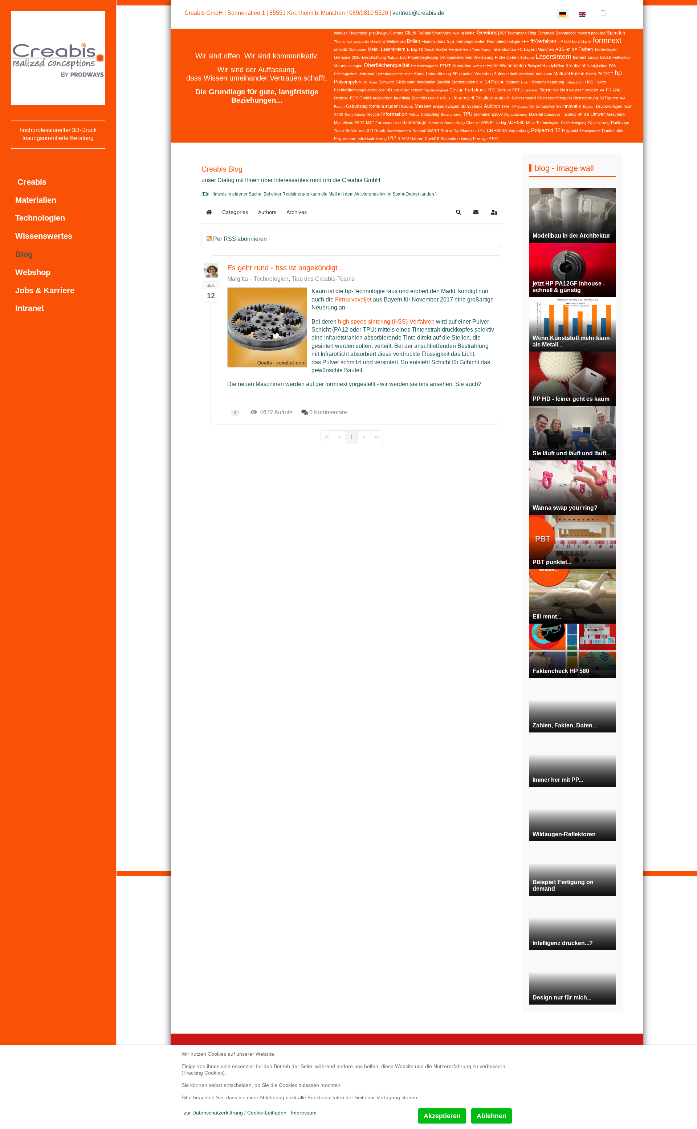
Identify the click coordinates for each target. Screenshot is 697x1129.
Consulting (430, 114)
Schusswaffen (548, 106)
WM (456, 33)
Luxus (593, 57)
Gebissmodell (524, 98)
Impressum (304, 1113)
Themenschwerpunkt (351, 42)
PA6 (612, 65)
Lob (403, 57)
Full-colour (621, 57)
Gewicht (377, 41)
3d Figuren (608, 98)
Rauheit (419, 130)
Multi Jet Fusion (569, 73)
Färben (585, 49)
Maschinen (343, 122)
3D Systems (471, 106)
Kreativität (575, 65)
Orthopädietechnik (456, 57)
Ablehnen (491, 1116)
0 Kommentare (328, 412)
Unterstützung (438, 73)
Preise (446, 130)
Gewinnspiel (491, 32)
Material (536, 114)
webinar (479, 66)
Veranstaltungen (348, 65)
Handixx (569, 114)
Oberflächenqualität (386, 65)
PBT (516, 90)
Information (394, 114)
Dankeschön (613, 130)
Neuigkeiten (597, 65)
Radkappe (620, 122)
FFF (525, 41)
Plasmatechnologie (503, 41)
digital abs (376, 90)
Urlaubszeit (463, 97)
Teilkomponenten (470, 41)
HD (389, 90)
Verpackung (519, 130)
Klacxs (407, 106)
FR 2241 (613, 90)
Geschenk (616, 114)
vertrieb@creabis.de (418, 13)
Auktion (492, 106)
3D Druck (426, 50)
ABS (559, 49)
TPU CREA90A (492, 130)
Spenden (616, 33)
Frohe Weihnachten (506, 65)
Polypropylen (347, 82)
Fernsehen (458, 49)
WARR (433, 130)
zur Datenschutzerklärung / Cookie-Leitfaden (235, 1113)
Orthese (341, 98)
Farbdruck (475, 90)
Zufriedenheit (505, 73)
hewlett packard (592, 33)
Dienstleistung (585, 98)
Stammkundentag (456, 138)
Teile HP (508, 106)
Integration (575, 82)
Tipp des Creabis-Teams (323, 279)
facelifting (402, 98)
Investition (529, 90)
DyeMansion (464, 130)
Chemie (473, 122)
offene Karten (481, 50)
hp (618, 73)
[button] (458, 212)
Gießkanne (405, 82)
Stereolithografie (425, 66)
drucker (466, 73)
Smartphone (451, 114)
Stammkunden (399, 131)
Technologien (605, 49)
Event (526, 82)
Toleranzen (517, 33)
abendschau (505, 49)
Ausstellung (454, 122)
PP (392, 138)
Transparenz (589, 131)
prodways (379, 33)
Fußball (424, 33)
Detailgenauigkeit (493, 97)
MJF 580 (516, 122)
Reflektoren (355, 130)
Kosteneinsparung (548, 82)
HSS (589, 82)
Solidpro (527, 57)
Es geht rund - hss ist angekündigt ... (286, 268)
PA (602, 90)
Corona (396, 33)
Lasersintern (553, 56)
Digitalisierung (515, 114)
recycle (373, 114)
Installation (426, 82)
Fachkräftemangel (350, 90)
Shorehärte (442, 33)
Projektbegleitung (423, 57)
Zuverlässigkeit (425, 98)
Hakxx (600, 82)
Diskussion (357, 50)
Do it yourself (571, 90)
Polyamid (570, 130)
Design (456, 90)
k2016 (605, 57)
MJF (370, 122)
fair (556, 90)
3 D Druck (376, 130)
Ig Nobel (468, 33)
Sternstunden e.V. (467, 82)
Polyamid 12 (546, 130)
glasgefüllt (525, 106)
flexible (441, 49)
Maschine (526, 74)
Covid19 (432, 138)
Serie (546, 90)
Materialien (461, 65)
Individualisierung (371, 138)
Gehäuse (342, 57)
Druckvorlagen (609, 106)
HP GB (583, 114)
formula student (384, 106)
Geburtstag (357, 106)
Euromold (546, 33)
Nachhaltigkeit (436, 90)
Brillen (413, 41)
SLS (450, 41)
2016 (356, 57)
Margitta (237, 279)
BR (455, 73)
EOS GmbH (360, 98)
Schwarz (386, 82)
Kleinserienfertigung (554, 98)
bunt (576, 41)
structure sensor (408, 90)
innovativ (571, 106)
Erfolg (412, 49)
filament (579, 57)
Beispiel (534, 65)
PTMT (445, 65)
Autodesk (552, 114)
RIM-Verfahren (410, 138)
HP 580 (564, 41)
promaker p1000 (488, 114)
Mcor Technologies (542, 122)
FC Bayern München (535, 49)
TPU (467, 114)
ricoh (628, 106)
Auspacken (382, 98)
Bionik (591, 74)
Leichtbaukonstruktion (394, 74)
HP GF (571, 50)
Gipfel (586, 41)
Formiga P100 (485, 138)
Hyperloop (358, 33)
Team (339, 130)
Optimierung (599, 122)
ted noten (544, 73)
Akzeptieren (442, 1116)
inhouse (341, 33)
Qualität (443, 82)
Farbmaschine (388, 122)
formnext (607, 40)
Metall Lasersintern (386, 49)
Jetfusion (366, 74)
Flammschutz (433, 41)
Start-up (504, 90)
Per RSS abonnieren (240, 239)
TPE (491, 90)
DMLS (445, 98)
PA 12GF (605, 73)
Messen (423, 106)
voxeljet (591, 90)
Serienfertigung (574, 123)
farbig (501, 122)
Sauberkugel (415, 122)
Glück (410, 33)
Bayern (589, 106)
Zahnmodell (566, 33)
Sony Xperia (355, 114)
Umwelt (598, 114)
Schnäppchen (346, 74)
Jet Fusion (494, 82)
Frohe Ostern (507, 57)
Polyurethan (344, 138)
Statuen (512, 82)
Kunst (419, 73)
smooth (340, 49)
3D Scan (370, 82)
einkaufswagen (446, 106)
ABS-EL (488, 122)
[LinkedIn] (603, 13)
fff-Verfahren (543, 41)
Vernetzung (483, 57)
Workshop (483, 73)
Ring (532, 33)
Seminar (436, 123)
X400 (338, 114)
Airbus (414, 114)
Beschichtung (374, 57)
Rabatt (393, 57)
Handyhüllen (553, 65)
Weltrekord (395, 41)
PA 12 (359, 122)
